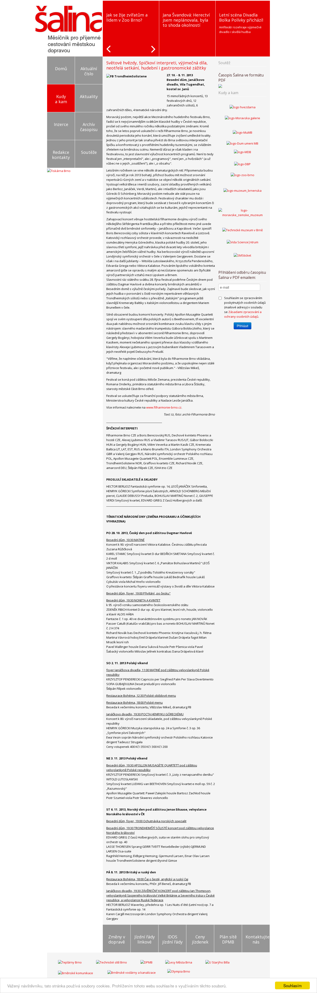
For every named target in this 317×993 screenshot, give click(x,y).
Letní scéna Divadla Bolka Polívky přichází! (229, 17)
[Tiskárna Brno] (59, 170)
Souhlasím (292, 985)
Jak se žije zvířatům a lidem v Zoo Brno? (115, 17)
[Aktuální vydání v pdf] (242, 86)
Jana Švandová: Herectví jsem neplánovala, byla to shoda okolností (174, 20)
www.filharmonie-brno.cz (163, 407)
